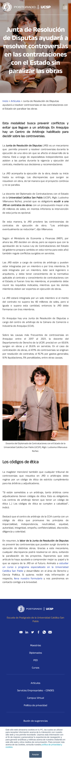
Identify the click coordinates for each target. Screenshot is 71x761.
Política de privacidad (35, 706)
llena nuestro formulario (28, 579)
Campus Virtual (35, 698)
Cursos (35, 668)
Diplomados (35, 653)
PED (35, 660)
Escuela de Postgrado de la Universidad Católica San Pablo (35, 620)
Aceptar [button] (35, 754)
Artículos (35, 683)
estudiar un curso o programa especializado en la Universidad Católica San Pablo (35, 567)
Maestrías (35, 646)
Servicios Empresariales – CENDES (35, 691)
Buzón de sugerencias (35, 721)
